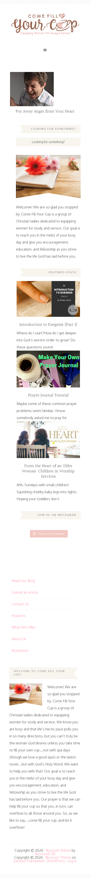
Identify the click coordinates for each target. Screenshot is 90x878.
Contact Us (20, 604)
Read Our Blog (23, 581)
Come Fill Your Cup (45, 25)
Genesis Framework (29, 861)
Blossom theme (58, 850)
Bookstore (20, 650)
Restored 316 (45, 854)
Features (19, 615)
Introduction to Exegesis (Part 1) (48, 324)
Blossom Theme (58, 857)
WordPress (56, 861)
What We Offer (23, 627)
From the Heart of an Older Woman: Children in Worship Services (48, 471)
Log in (72, 861)
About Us (19, 639)
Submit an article (25, 592)
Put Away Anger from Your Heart (45, 111)
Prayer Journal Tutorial (48, 395)
